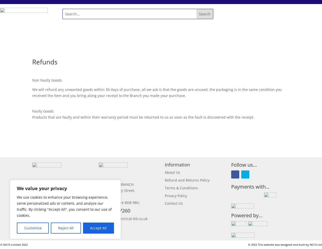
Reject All (66, 228)
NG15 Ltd (316, 244)
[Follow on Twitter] (245, 174)
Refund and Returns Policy (187, 180)
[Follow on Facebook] (235, 174)
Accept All (98, 228)
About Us (172, 172)
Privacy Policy (176, 195)
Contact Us (174, 203)
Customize (33, 228)
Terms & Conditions (181, 188)
